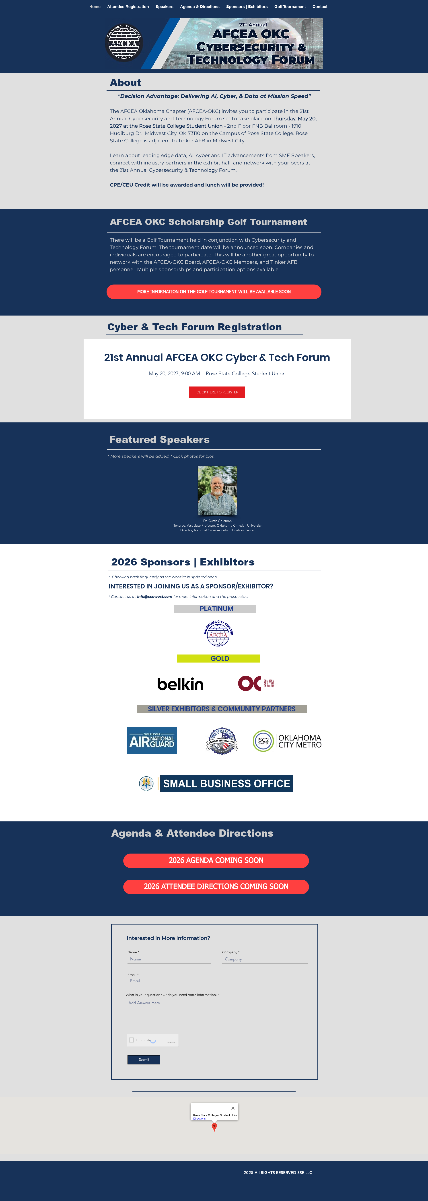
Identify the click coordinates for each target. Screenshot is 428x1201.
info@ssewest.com (154, 596)
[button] (214, 292)
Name (132, 952)
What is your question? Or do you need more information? (171, 994)
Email (132, 974)
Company (229, 952)
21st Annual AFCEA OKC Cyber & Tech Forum (217, 357)
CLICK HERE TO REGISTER (217, 392)
